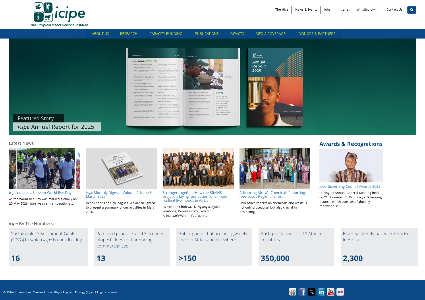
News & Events (306, 9)
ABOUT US (100, 33)
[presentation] (12, 161)
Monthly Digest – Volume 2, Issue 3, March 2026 (119, 194)
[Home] (61, 14)
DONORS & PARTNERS (317, 33)
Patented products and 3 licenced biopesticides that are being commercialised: (130, 239)
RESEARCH (128, 33)
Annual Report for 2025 (56, 127)
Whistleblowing (368, 9)
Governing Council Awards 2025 (349, 186)
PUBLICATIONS (207, 33)
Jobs (327, 9)
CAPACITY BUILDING (165, 33)
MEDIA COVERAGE (271, 33)
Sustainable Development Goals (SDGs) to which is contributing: (47, 236)
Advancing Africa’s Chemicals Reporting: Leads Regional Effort (273, 194)
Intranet (344, 9)
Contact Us (394, 9)
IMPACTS (237, 33)
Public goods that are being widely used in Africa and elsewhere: (213, 236)
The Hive (281, 9)
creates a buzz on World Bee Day (40, 192)
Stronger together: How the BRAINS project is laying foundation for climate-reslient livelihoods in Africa (195, 196)
